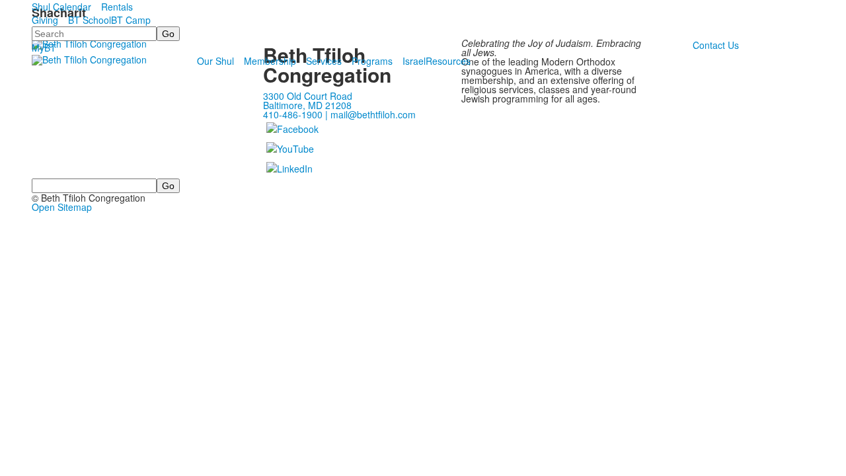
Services (324, 60)
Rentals (117, 6)
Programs (372, 60)
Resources (448, 60)
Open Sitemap (62, 207)
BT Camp (131, 19)
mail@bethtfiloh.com (373, 114)
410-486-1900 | (296, 114)
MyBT (44, 47)
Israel (414, 60)
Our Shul (215, 60)
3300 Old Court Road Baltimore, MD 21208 (307, 100)
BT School (89, 19)
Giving (45, 19)
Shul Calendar (61, 6)
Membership (270, 60)
